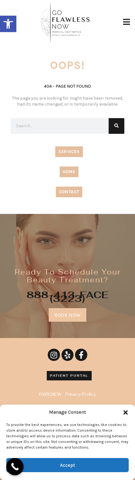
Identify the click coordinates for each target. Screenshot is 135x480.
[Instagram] (54, 355)
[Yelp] (67, 355)
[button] (8, 24)
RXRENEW (50, 394)
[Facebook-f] (81, 355)
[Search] (116, 126)
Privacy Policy (80, 394)
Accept (67, 465)
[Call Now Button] (15, 466)
